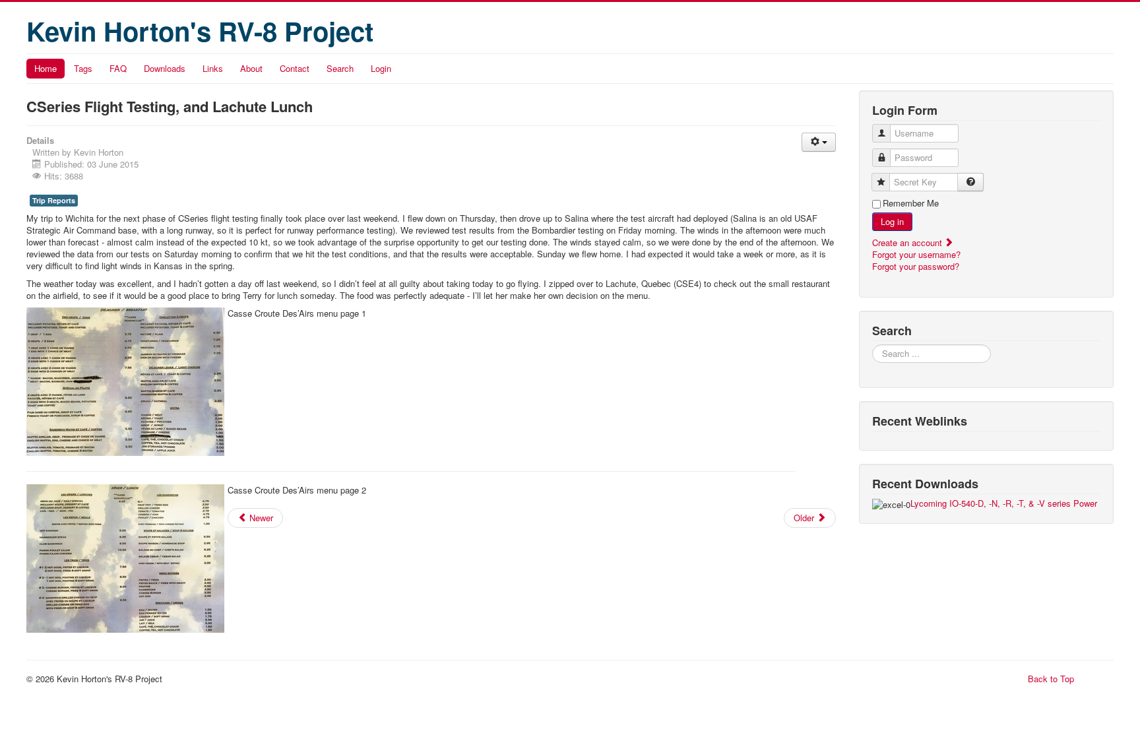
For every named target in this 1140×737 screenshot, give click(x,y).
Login (381, 68)
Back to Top (1051, 678)
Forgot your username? (916, 254)
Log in (892, 221)
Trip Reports (53, 200)
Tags (83, 68)
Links (213, 68)
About (251, 68)
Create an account (908, 242)
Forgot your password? (915, 266)
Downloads (164, 68)
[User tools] (819, 142)
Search (340, 68)
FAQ (118, 68)
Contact (294, 68)
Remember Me (911, 203)
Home (45, 68)
